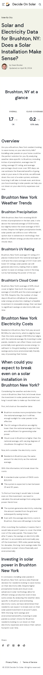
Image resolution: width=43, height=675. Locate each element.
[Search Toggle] (40, 4)
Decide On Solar (24, 4)
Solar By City (7, 17)
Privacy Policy (12, 662)
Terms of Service (30, 662)
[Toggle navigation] (3, 4)
